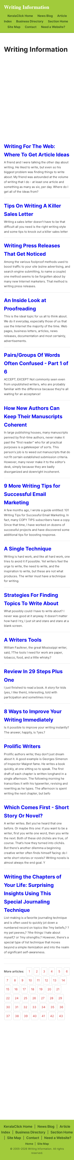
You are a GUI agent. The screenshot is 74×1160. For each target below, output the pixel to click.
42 (52, 1016)
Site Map (13, 27)
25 (25, 998)
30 (8, 1007)
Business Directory (29, 21)
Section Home (58, 21)
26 (34, 998)
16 (16, 989)
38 (17, 1016)
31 (16, 1007)
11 (38, 980)
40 (35, 1016)
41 (43, 1016)
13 (54, 980)
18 (32, 989)
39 (26, 1016)
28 (51, 998)
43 (61, 1016)
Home (29, 1143)
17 (24, 989)
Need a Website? (53, 27)
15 (7, 989)
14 (63, 980)
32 (25, 1007)
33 (34, 1007)
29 (60, 998)
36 (61, 1007)
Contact (31, 27)
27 (43, 998)
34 (43, 1007)
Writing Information (26, 7)
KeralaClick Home (20, 16)
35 (52, 1007)
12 (46, 980)
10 (30, 980)
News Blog (45, 16)
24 (17, 998)
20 (49, 989)
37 (8, 1016)
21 (57, 989)
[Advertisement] (37, 96)
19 (40, 989)
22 (8, 998)
